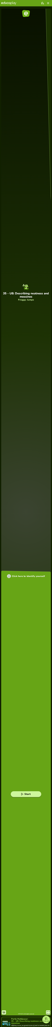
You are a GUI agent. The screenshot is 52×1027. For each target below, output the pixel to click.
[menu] (48, 3)
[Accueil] (8, 3)
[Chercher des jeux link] (42, 3)
